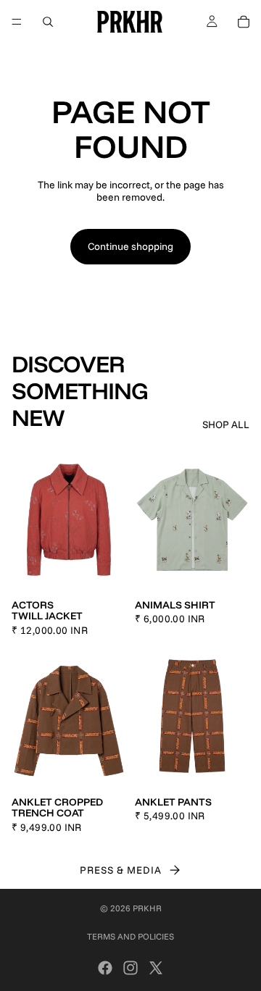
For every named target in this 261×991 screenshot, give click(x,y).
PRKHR (147, 908)
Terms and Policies (130, 936)
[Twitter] (156, 968)
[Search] (48, 22)
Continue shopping (130, 246)
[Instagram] (130, 968)
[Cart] (244, 22)
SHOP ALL (225, 425)
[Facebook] (105, 968)
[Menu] (16, 21)
